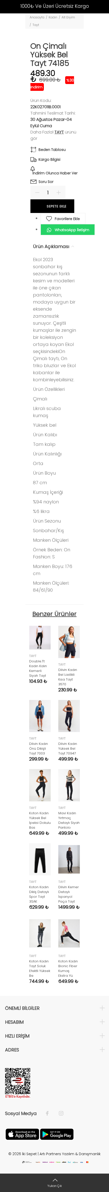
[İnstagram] (58, 1113)
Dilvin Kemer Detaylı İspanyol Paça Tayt (68, 894)
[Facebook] (50, 1113)
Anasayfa (37, 17)
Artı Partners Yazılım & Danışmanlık (70, 1153)
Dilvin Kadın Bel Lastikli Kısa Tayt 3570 (67, 677)
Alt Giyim (68, 17)
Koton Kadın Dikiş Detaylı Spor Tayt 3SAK (39, 894)
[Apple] (22, 1133)
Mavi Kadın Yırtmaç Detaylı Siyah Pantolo (69, 820)
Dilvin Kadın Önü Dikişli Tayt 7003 (38, 748)
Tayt (35, 25)
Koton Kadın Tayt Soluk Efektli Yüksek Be (39, 968)
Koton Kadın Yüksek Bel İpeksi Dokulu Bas (40, 820)
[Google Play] (57, 1133)
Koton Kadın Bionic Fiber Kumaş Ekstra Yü (68, 968)
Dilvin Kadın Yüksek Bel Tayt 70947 (67, 748)
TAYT (59, 132)
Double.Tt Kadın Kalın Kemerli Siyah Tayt (38, 668)
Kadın (53, 17)
